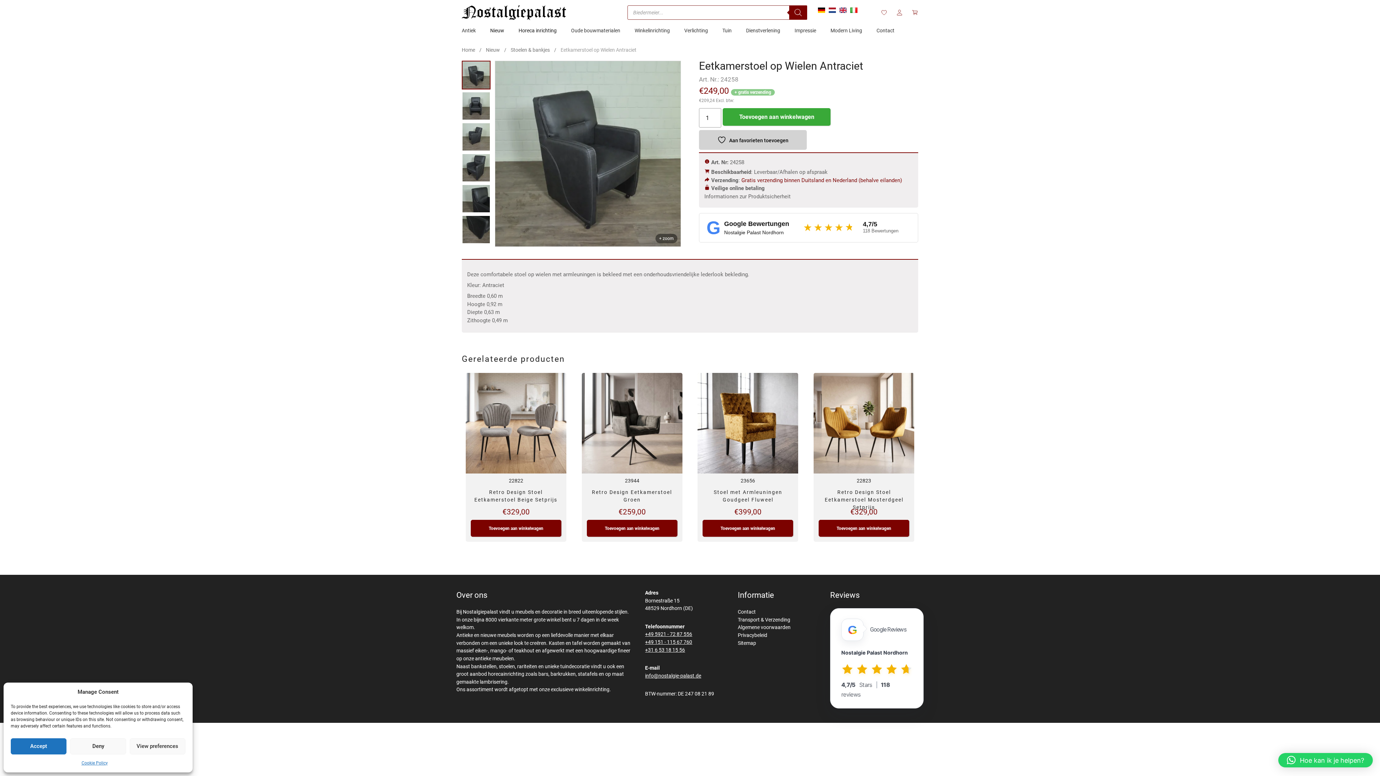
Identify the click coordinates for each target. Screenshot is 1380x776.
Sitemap (747, 643)
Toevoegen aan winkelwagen (776, 117)
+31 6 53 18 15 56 (665, 650)
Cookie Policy (95, 763)
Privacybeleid (752, 635)
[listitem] (476, 75)
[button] (1325, 760)
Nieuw (493, 50)
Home (468, 50)
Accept (38, 746)
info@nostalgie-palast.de (673, 676)
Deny (98, 746)
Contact (747, 612)
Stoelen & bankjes (530, 50)
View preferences (157, 746)
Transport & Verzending (764, 620)
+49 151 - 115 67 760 (668, 642)
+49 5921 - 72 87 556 (668, 634)
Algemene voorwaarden (764, 627)
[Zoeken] (798, 12)
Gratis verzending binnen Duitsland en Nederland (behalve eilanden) (821, 180)
